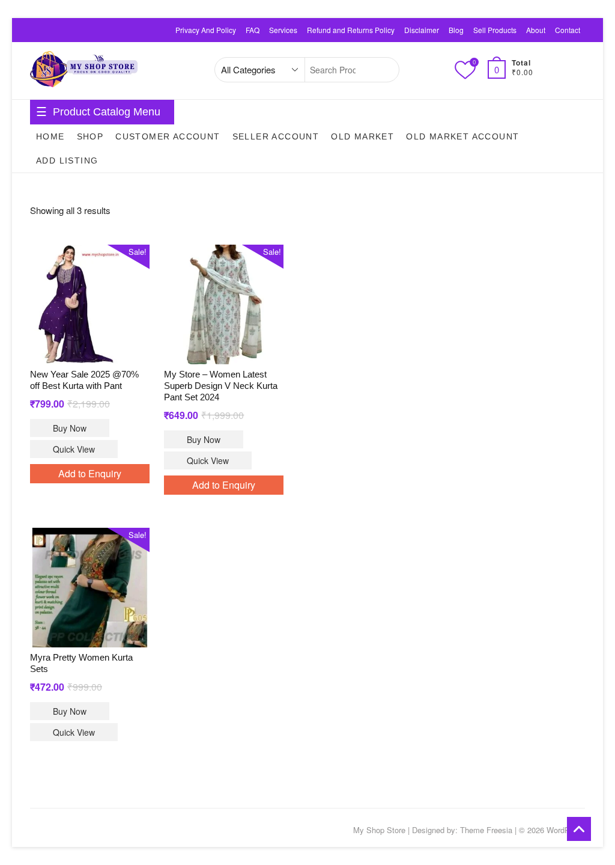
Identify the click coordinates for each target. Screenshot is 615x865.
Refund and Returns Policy (351, 30)
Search (383, 70)
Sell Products (495, 30)
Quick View (74, 449)
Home (50, 136)
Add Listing (67, 160)
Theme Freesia (486, 830)
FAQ (252, 30)
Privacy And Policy (205, 30)
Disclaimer (421, 30)
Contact (567, 30)
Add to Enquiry (89, 473)
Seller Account (276, 136)
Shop (90, 136)
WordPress (566, 830)
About (535, 30)
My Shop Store (379, 830)
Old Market (362, 136)
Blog (456, 30)
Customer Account (167, 136)
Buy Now (69, 428)
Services (283, 30)
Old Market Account (462, 136)
